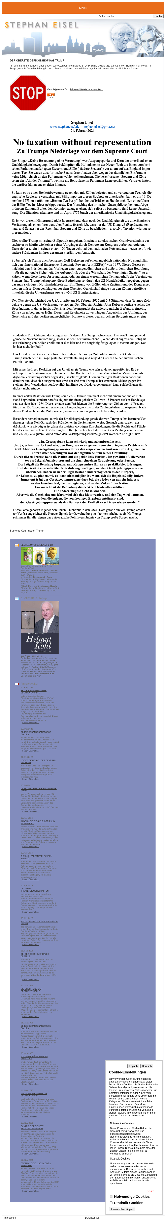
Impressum (10, 1217)
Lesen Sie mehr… (30, 722)
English (133, 1066)
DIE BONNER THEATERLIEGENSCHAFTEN (34, 890)
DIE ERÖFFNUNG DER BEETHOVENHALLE (31, 990)
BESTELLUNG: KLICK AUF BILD (37, 545)
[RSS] (51, 95)
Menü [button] (83, 8)
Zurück (51, 97)
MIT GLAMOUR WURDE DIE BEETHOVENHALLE (34, 1094)
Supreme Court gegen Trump (26, 530)
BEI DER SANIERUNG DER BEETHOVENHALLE (33, 691)
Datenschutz (92, 1217)
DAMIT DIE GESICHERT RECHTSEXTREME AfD (32, 1127)
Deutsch (147, 1066)
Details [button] (150, 1191)
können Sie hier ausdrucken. (86, 89)
